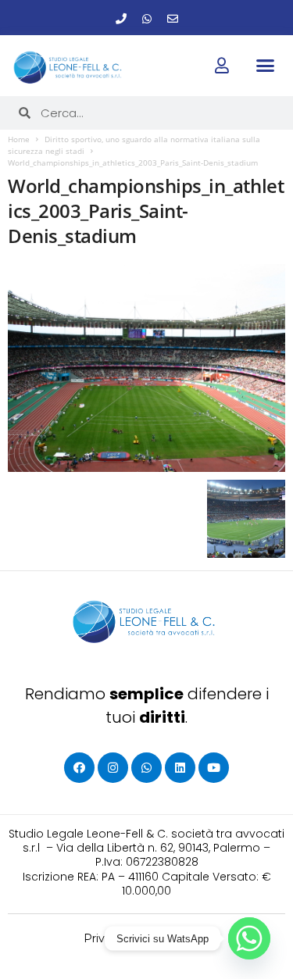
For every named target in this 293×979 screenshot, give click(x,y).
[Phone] (121, 19)
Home (19, 139)
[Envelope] (173, 19)
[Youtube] (213, 767)
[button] (265, 65)
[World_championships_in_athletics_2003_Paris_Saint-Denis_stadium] (146, 368)
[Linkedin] (180, 767)
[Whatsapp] (147, 19)
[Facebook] (79, 767)
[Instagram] (113, 767)
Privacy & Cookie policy (146, 938)
